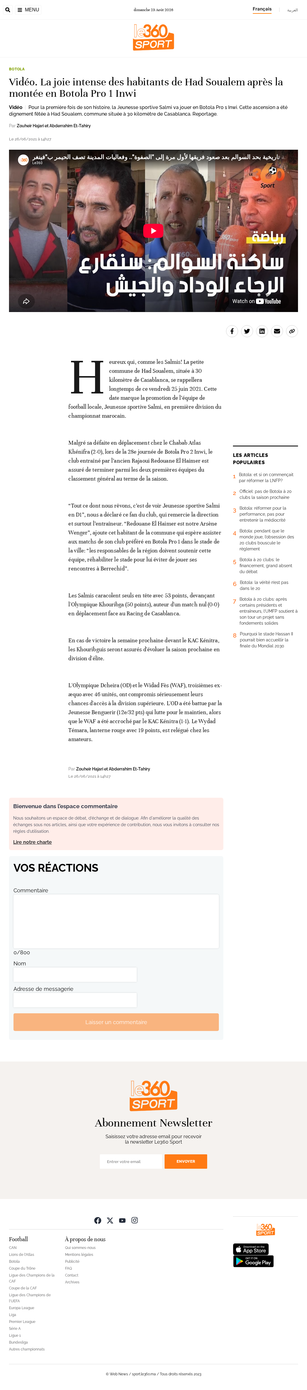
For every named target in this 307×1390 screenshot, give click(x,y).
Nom (19, 963)
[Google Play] (253, 1260)
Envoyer (186, 1161)
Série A (15, 1329)
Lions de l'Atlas (21, 1255)
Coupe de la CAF (23, 1288)
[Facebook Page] (97, 1220)
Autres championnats (27, 1349)
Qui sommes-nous (80, 1248)
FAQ (68, 1268)
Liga (12, 1315)
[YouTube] (122, 1220)
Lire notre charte (32, 842)
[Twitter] (110, 1220)
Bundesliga (18, 1342)
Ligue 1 (15, 1335)
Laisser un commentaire (116, 1022)
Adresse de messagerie (43, 989)
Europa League (21, 1308)
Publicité (72, 1261)
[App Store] (251, 1248)
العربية (292, 9)
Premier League (22, 1322)
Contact (71, 1275)
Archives (72, 1282)
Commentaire (30, 890)
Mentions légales (79, 1255)
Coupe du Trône (22, 1268)
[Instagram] (134, 1220)
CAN (12, 1248)
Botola (17, 69)
